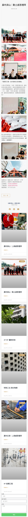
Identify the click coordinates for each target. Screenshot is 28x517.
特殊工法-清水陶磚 (10, 388)
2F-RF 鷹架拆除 (9, 340)
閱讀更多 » (6, 250)
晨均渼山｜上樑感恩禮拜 (13, 246)
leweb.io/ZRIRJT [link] (12, 183)
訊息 (2, 504)
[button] (10, 209)
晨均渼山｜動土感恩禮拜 (13, 292)
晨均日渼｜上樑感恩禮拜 (13, 436)
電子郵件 (3, 499)
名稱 (2, 494)
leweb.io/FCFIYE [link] (13, 185)
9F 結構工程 (8, 484)
